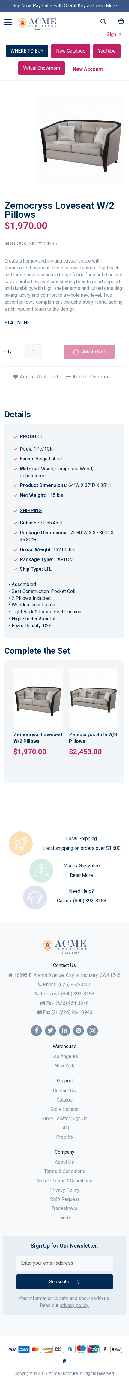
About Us (64, 1162)
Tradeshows (64, 1208)
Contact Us (64, 1090)
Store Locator (64, 1109)
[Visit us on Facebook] (36, 1030)
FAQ (64, 1128)
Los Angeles (64, 1056)
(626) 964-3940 (72, 1003)
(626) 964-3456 (75, 984)
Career (64, 1217)
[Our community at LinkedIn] (64, 1030)
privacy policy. (74, 1305)
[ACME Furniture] (37, 24)
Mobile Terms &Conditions (64, 1181)
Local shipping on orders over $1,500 (82, 848)
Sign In (114, 34)
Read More (81, 875)
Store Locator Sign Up (65, 1118)
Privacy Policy (65, 1190)
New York (64, 1065)
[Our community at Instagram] (92, 1030)
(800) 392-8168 (89, 901)
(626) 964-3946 (75, 1012)
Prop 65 (64, 1137)
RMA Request (64, 1199)
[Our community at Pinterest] (78, 1030)
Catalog (65, 1100)
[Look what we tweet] (50, 1030)
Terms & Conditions (64, 1171)
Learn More (105, 5)
